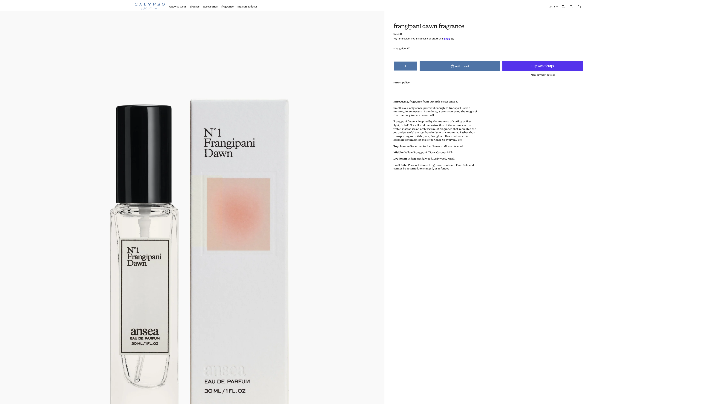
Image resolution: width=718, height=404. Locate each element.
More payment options (543, 74)
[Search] (563, 6)
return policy (401, 82)
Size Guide (399, 48)
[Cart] (579, 6)
